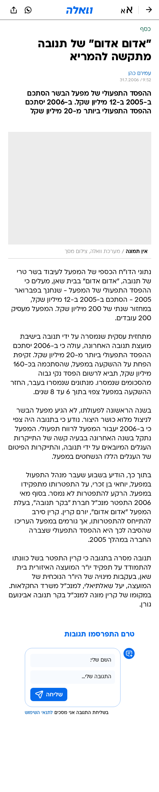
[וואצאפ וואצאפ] (28, 10)
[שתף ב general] (14, 10)
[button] (126, 10)
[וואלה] (79, 10)
